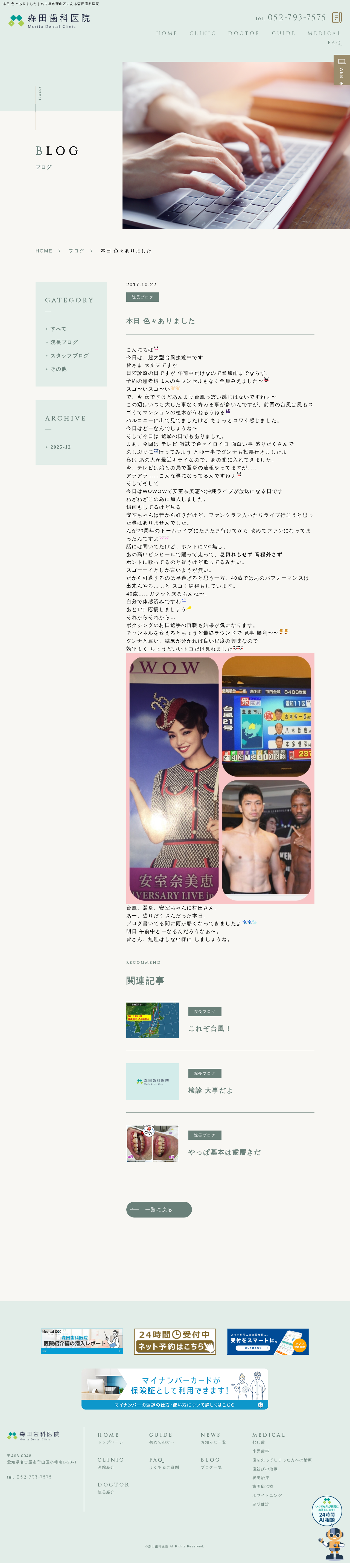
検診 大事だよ (211, 1090)
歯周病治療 (263, 1486)
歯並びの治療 (265, 1469)
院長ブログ (64, 342)
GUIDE (284, 33)
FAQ (335, 42)
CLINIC (203, 33)
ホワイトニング (267, 1495)
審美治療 (261, 1477)
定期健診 (261, 1504)
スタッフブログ (70, 355)
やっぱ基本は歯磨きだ (225, 1152)
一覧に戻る (159, 1209)
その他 (59, 369)
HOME (167, 33)
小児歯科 (261, 1451)
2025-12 (61, 447)
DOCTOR (244, 33)
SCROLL (40, 93)
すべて (59, 329)
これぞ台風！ (210, 1028)
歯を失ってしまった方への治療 (282, 1460)
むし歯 (258, 1442)
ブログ (76, 251)
